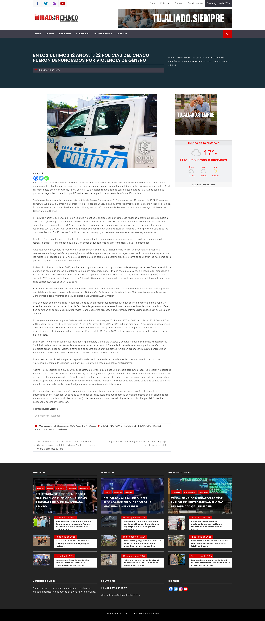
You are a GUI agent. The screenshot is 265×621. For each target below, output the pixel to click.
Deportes (122, 33)
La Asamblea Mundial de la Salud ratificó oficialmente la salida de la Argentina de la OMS (210, 563)
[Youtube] (186, 589)
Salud (153, 3)
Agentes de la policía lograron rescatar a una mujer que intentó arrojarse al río (138, 443)
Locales (50, 33)
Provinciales (83, 33)
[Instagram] (181, 589)
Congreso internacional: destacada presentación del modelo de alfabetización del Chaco (207, 525)
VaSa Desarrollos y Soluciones (142, 613)
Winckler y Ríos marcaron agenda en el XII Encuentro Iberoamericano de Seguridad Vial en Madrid (197, 502)
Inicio (38, 33)
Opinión (179, 3)
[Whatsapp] (46, 178)
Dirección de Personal (134, 425)
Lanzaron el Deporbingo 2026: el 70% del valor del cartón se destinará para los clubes (73, 563)
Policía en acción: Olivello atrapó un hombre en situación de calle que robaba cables (141, 563)
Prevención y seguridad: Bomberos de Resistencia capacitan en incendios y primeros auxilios (142, 543)
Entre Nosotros (195, 3)
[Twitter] (41, 178)
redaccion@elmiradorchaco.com (124, 595)
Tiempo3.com (208, 185)
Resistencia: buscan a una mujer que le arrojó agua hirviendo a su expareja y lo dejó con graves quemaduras (141, 525)
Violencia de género (56, 429)
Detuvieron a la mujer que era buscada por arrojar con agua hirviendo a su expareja (127, 502)
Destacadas (61, 425)
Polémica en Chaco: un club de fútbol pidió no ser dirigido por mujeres (72, 543)
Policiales (165, 3)
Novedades (72, 488)
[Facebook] (35, 178)
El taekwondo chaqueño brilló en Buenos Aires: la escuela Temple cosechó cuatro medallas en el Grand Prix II (73, 525)
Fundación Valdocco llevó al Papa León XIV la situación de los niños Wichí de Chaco (209, 543)
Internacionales (103, 33)
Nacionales (65, 33)
